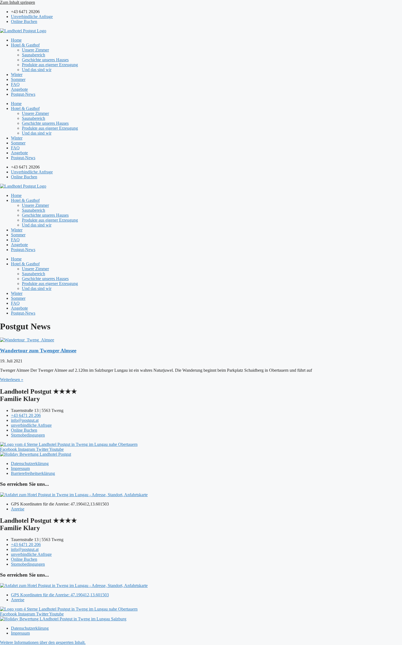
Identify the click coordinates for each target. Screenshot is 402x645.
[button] (43, 642)
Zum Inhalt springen (17, 2)
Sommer (18, 79)
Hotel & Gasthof (25, 45)
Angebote (19, 89)
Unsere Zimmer (35, 50)
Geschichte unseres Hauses (45, 59)
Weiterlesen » (11, 379)
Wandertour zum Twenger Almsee (38, 350)
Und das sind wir (36, 69)
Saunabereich (33, 55)
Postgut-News (23, 94)
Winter (16, 74)
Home (16, 40)
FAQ (15, 84)
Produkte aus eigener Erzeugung (50, 64)
